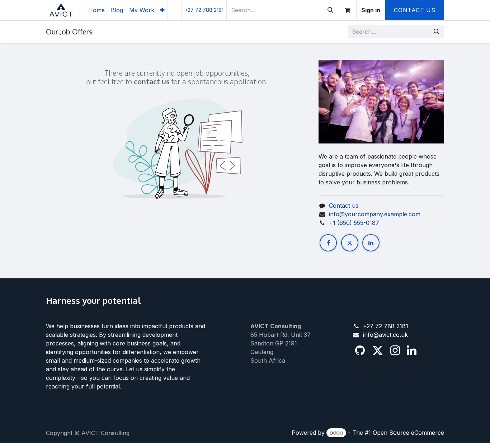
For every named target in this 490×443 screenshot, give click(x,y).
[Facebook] (328, 242)
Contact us (343, 205)
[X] (349, 242)
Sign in (370, 10)
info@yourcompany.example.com (374, 214)
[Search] (330, 10)
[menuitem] (96, 10)
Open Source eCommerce (408, 432)
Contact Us (414, 10)
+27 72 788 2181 (385, 326)
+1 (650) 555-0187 (354, 222)
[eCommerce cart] (347, 10)
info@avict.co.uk (385, 334)
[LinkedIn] (371, 242)
